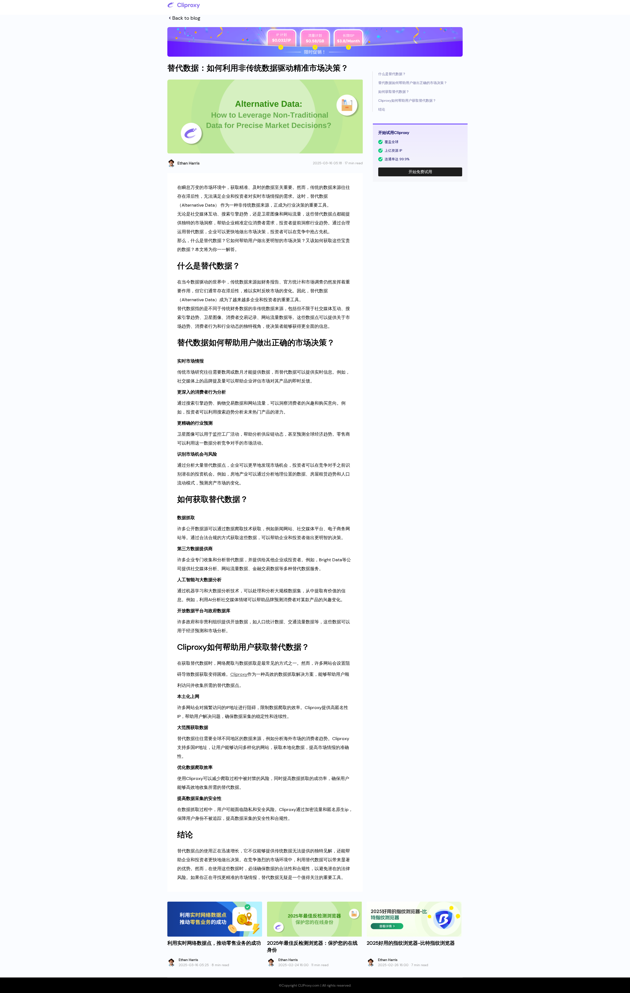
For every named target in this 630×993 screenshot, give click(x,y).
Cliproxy (238, 674)
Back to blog (186, 18)
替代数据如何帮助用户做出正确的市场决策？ (412, 83)
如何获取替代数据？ (393, 91)
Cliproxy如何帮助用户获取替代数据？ (407, 100)
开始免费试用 (420, 171)
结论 (381, 109)
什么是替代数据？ (392, 74)
